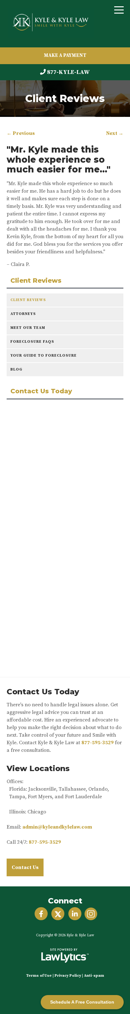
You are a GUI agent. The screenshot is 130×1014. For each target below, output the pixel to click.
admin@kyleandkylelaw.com (57, 827)
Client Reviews (36, 280)
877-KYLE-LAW (68, 72)
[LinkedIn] (75, 914)
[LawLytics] (65, 955)
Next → (114, 133)
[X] (58, 914)
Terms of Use (39, 975)
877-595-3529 (97, 742)
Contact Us (25, 867)
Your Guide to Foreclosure (43, 355)
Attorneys (23, 313)
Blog (16, 369)
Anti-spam (94, 975)
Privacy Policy (68, 975)
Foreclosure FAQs (32, 341)
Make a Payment (65, 55)
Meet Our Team (27, 327)
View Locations (38, 768)
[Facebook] (41, 914)
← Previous (21, 133)
